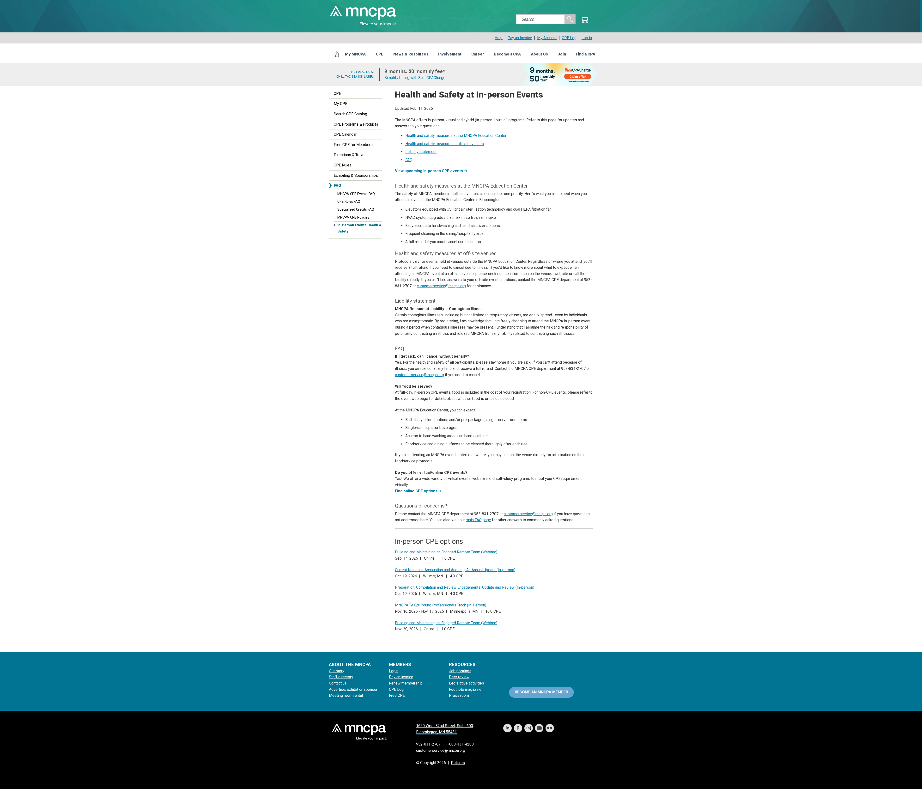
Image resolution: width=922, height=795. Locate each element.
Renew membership (406, 683)
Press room (459, 695)
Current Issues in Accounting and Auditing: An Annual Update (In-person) (455, 570)
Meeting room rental (346, 695)
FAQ (337, 185)
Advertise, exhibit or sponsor (353, 689)
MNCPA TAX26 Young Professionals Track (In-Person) (440, 605)
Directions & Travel (349, 155)
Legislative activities (466, 683)
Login (393, 671)
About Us (539, 54)
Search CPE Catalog (350, 114)
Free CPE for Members (353, 144)
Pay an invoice (401, 677)
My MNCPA (355, 54)
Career (477, 54)
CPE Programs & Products (356, 124)
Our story (336, 671)
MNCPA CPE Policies (353, 217)
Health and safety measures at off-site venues (444, 143)
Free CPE (397, 695)
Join (562, 54)
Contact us (338, 683)
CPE (379, 54)
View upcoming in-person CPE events (429, 171)
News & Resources (410, 54)
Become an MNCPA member (541, 692)
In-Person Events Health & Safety (359, 228)
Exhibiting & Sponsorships (356, 175)
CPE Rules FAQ (348, 202)
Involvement (449, 54)
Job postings (460, 671)
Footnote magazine (465, 689)
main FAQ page (478, 520)
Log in (587, 38)
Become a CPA (507, 54)
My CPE (340, 103)
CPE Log (569, 38)
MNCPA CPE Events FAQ (356, 194)
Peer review (459, 677)
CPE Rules (343, 165)
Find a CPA (585, 54)
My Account (547, 38)
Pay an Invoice (520, 38)
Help (499, 38)
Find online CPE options (416, 491)
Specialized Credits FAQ (355, 210)
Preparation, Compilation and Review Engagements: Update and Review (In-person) (464, 587)
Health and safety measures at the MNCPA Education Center (455, 135)
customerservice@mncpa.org (441, 286)
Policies (458, 762)
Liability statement (421, 151)
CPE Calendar (345, 134)
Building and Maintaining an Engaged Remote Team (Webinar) (446, 552)
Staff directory (341, 677)
